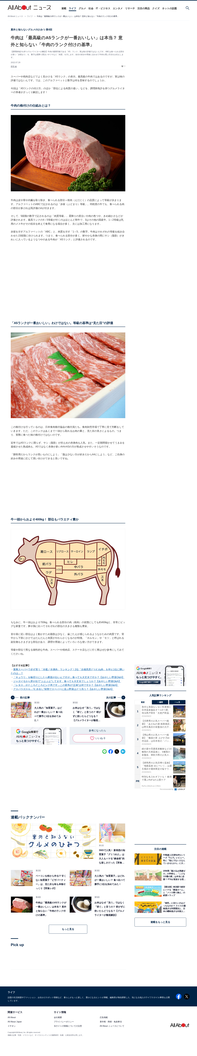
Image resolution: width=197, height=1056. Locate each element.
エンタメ (118, 8)
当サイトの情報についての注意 (68, 1026)
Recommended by (167, 789)
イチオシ (12, 1026)
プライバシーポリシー (64, 1022)
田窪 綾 (14, 66)
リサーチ (130, 8)
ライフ (72, 8)
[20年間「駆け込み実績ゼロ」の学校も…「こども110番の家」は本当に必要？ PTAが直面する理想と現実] (174, 875)
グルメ (82, 8)
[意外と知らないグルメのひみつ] (53, 841)
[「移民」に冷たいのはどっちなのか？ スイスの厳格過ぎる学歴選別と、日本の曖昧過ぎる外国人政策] (174, 907)
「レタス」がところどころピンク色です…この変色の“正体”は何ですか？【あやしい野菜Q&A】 (66, 685)
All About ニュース (15, 16)
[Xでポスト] (117, 751)
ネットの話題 (169, 8)
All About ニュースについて (112, 1026)
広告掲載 (104, 1018)
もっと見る (68, 929)
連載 (63, 8)
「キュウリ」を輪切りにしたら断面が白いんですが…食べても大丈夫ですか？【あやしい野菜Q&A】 (68, 677)
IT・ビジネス (103, 8)
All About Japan (15, 1022)
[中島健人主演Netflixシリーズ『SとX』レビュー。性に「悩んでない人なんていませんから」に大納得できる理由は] (174, 859)
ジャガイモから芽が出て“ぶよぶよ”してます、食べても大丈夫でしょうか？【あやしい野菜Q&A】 (67, 681)
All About (12, 1018)
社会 (90, 8)
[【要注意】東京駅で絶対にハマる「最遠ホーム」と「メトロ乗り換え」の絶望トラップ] (174, 891)
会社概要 (58, 1018)
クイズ (156, 8)
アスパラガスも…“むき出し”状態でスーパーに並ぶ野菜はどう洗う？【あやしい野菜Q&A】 (63, 689)
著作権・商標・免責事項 (111, 1022)
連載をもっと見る (160, 922)
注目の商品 (143, 8)
